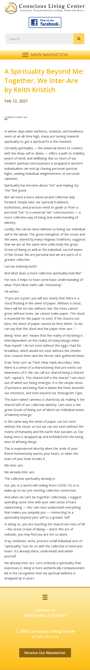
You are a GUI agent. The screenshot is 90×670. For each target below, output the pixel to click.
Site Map (58, 615)
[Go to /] (46, 8)
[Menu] (45, 597)
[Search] (78, 38)
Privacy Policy (35, 615)
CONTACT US (45, 610)
